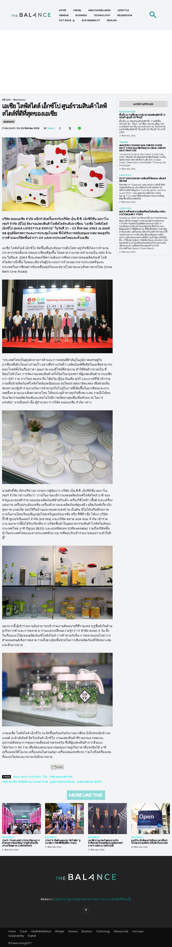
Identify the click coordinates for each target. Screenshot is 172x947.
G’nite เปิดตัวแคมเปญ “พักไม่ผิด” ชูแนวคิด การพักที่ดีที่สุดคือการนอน (62, 842)
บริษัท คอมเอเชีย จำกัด (61, 776)
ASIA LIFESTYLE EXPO (27, 776)
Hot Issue (137, 931)
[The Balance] (33, 15)
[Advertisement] (86, 61)
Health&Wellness (41, 931)
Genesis (73, 931)
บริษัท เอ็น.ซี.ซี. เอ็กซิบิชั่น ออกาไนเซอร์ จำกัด (25, 781)
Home (12, 931)
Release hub (127, 112)
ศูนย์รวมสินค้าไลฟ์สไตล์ (62, 781)
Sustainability (16, 936)
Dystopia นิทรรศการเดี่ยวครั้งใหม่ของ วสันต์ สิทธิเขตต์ (142, 180)
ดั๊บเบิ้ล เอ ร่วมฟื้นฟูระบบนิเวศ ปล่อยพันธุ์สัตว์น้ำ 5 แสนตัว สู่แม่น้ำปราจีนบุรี (142, 116)
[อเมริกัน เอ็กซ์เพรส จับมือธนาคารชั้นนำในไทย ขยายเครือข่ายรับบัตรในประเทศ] (150, 818)
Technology (103, 931)
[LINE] (79, 128)
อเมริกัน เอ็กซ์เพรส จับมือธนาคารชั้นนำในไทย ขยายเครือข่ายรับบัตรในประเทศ (149, 842)
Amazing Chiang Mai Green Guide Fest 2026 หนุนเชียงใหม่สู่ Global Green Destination (142, 148)
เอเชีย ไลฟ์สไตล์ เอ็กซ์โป (89, 781)
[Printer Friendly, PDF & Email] (57, 769)
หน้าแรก (6, 99)
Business (19, 99)
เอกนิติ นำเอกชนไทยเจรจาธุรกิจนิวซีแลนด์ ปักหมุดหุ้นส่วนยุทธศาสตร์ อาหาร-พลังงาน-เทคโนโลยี (105, 843)
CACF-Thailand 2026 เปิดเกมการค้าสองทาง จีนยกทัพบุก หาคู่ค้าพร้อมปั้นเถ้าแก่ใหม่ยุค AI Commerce (20, 843)
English (32, 936)
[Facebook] (60, 128)
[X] (69, 128)
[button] (153, 15)
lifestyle (125, 175)
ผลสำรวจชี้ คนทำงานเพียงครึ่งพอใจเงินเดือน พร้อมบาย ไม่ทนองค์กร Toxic (142, 213)
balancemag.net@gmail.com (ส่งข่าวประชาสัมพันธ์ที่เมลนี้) (92, 899)
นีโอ (45, 776)
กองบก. (51, 128)
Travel (123, 142)
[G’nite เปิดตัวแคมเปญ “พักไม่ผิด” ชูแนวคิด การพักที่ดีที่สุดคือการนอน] (64, 818)
